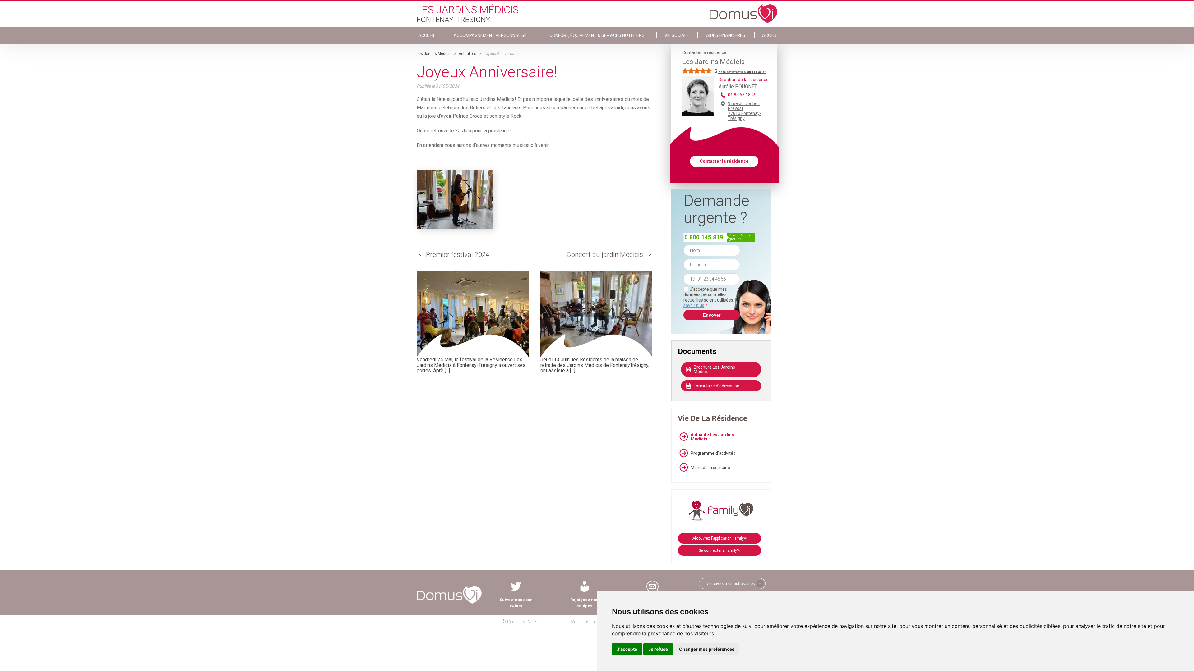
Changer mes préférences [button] (706, 649)
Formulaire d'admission (716, 385)
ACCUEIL (426, 35)
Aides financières (725, 35)
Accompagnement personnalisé (490, 35)
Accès (769, 35)
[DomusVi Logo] (743, 10)
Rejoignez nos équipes (584, 602)
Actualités (467, 54)
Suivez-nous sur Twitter (516, 602)
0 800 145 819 (703, 237)
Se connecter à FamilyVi (719, 550)
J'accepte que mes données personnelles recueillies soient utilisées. (711, 297)
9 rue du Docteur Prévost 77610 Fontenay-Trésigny (744, 111)
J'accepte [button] (627, 649)
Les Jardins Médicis (434, 54)
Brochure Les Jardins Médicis (714, 369)
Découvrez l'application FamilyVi (719, 538)
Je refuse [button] (658, 649)
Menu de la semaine (710, 467)
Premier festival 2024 (457, 254)
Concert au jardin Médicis (605, 254)
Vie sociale (676, 35)
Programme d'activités (713, 453)
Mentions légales (587, 622)
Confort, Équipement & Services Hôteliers (597, 35)
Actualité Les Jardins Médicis (712, 436)
